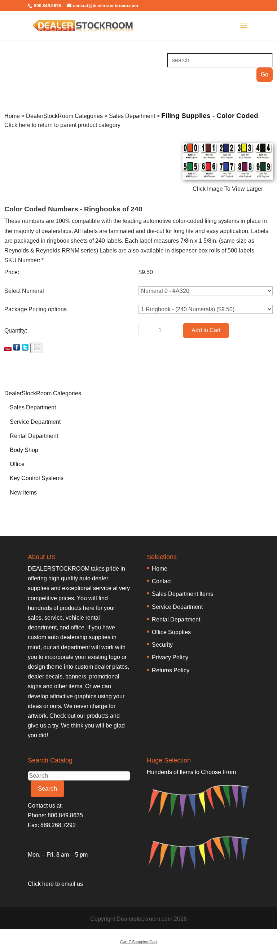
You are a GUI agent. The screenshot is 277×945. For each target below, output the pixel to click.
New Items (23, 492)
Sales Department (33, 407)
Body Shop (24, 450)
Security (162, 645)
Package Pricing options (35, 309)
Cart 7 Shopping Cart (138, 942)
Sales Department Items (182, 594)
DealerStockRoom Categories (42, 393)
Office (17, 464)
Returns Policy (170, 670)
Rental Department (34, 436)
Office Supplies (171, 632)
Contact (162, 581)
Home (159, 569)
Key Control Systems (36, 478)
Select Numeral (24, 291)
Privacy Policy (170, 657)
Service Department (35, 422)
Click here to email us (55, 884)
